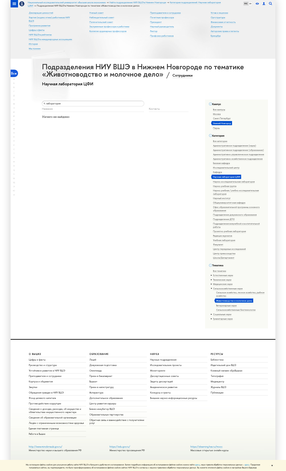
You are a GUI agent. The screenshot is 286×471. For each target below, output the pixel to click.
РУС (246, 3)
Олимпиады (95, 370)
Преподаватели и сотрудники (165, 12)
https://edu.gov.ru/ (120, 446)
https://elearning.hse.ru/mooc (206, 446)
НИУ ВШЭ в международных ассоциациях (50, 39)
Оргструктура (218, 17)
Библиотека (217, 359)
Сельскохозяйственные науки (228, 288)
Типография (217, 376)
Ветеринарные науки (226, 305)
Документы (217, 26)
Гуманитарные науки (223, 318)
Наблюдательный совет (101, 17)
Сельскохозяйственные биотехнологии (236, 309)
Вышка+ (93, 381)
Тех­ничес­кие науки (222, 279)
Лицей (92, 359)
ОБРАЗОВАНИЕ (99, 354)
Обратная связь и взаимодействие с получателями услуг (116, 421)
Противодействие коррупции (45, 403)
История (33, 43)
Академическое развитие (163, 387)
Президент (156, 22)
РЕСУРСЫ (217, 354)
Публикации (217, 392)
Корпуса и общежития (41, 381)
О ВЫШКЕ (35, 354)
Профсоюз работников (162, 35)
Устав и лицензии (219, 12)
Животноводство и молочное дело (234, 300)
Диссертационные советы (164, 376)
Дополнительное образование (106, 398)
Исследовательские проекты (166, 365)
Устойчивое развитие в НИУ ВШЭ (47, 370)
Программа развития (39, 25)
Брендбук (216, 35)
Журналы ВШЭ (218, 387)
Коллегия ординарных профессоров (107, 31)
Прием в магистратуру (101, 387)
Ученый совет (96, 12)
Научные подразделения (163, 359)
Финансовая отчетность (223, 22)
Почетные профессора (162, 17)
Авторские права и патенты (225, 31)
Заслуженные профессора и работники (109, 26)
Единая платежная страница (44, 428)
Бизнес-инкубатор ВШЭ (102, 408)
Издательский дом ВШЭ (223, 365)
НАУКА (154, 354)
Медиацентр (217, 381)
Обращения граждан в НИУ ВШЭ (46, 392)
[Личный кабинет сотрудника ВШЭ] (263, 3)
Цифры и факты (37, 29)
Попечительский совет (101, 22)
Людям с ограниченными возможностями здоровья (56, 423)
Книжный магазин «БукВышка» (226, 370)
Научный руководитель (162, 26)
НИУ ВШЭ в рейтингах (40, 34)
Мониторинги (157, 370)
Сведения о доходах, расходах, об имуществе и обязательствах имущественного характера (55, 410)
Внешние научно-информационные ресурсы (173, 398)
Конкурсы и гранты (160, 392)
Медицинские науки (223, 283)
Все (14, 73)
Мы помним (35, 48)
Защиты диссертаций (161, 381)
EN (250, 3)
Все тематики (219, 270)
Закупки (33, 387)
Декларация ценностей (41, 12)
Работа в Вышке (37, 433)
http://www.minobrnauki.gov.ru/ (45, 446)
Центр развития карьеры (102, 403)
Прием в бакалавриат (100, 376)
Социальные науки (222, 314)
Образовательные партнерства (106, 414)
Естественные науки (223, 275)
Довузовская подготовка (103, 365)
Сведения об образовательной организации (52, 417)
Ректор (153, 31)
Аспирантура (96, 392)
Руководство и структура (43, 365)
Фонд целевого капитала (42, 398)
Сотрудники (182, 75)
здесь (197, 464)
